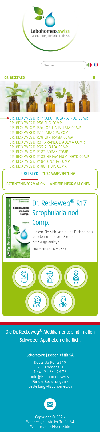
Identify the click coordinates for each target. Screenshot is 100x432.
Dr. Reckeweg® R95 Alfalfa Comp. (38, 147)
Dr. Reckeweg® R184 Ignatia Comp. (39, 161)
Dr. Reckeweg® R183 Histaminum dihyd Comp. (49, 156)
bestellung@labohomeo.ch (50, 386)
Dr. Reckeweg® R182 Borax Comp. (39, 152)
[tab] (29, 174)
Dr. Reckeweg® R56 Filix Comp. (35, 123)
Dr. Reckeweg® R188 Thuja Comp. (38, 166)
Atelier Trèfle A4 (61, 422)
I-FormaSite (61, 427)
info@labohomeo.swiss (50, 377)
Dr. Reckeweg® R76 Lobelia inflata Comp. (45, 128)
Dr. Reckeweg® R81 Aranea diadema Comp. (47, 142)
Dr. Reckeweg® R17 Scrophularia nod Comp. (48, 118)
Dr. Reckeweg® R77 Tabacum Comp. (40, 132)
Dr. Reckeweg (14, 78)
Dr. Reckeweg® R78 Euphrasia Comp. (41, 137)
